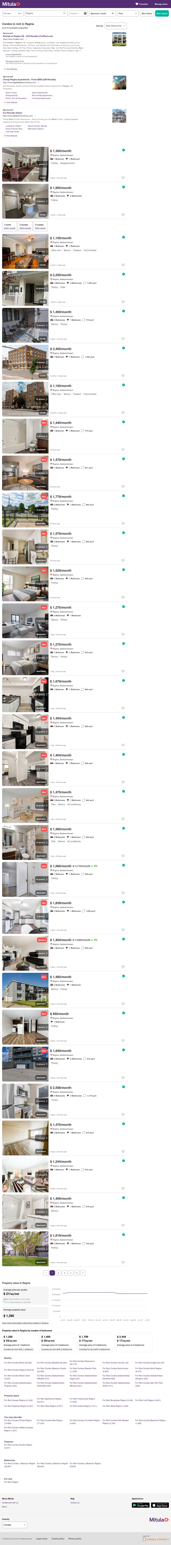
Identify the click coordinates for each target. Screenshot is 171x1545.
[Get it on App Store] (160, 1505)
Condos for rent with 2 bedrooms (56, 1349)
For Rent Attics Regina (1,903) (115, 1406)
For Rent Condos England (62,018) (19, 1369)
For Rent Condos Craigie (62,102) (149, 1362)
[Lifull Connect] (156, 1540)
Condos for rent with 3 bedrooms (94, 1349)
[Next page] (83, 1272)
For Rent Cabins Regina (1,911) (83, 1406)
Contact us (74, 1502)
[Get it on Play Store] (141, 1505)
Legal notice (41, 1538)
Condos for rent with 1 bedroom (18, 1349)
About (4, 1506)
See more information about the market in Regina (25, 1322)
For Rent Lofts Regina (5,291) (148, 1400)
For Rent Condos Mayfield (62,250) (52, 1362)
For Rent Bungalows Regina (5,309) (118, 1400)
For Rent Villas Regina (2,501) (50, 1406)
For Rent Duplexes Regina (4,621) (18, 1406)
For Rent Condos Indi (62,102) (116, 1362)
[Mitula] (11, 4)
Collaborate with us (10, 1502)
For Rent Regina (11, 1482)
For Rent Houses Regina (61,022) (18, 1400)
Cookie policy (58, 1538)
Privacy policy (75, 1538)
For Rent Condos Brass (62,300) (18, 1362)
